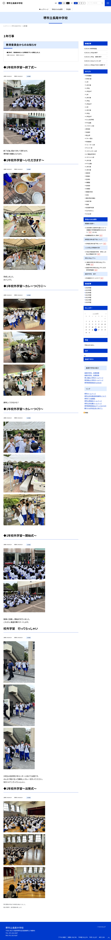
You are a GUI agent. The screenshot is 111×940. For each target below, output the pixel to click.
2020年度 (88, 302)
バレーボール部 (90, 145)
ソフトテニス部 (90, 126)
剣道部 (88, 132)
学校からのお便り (57, 9)
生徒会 (88, 179)
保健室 (88, 182)
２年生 (88, 101)
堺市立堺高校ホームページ (93, 401)
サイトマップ (101, 927)
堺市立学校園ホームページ (93, 403)
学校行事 (88, 79)
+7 (9, 764)
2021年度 (88, 300)
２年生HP (89, 104)
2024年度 (88, 293)
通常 (60, 3)
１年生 (88, 88)
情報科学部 (89, 192)
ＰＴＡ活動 (89, 163)
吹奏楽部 (88, 142)
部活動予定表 (90, 207)
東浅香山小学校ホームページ (93, 380)
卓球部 (88, 186)
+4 (9, 390)
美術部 (88, 173)
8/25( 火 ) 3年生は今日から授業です (94, 65)
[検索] (101, 3)
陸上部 (88, 135)
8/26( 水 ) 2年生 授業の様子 (93, 57)
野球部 (88, 129)
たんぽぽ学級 (90, 119)
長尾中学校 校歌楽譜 (91, 373)
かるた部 (88, 214)
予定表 (68, 9)
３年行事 (88, 110)
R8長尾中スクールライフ (94, 278)
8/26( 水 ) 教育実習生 (90, 48)
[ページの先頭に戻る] (109, 938)
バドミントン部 (90, 157)
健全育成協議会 (90, 198)
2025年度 (88, 290)
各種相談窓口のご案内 (94, 235)
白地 (64, 3)
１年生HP (89, 91)
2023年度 (88, 295)
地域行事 (88, 201)
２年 (87, 94)
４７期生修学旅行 (91, 154)
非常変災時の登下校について (96, 244)
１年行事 (88, 85)
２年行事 (88, 98)
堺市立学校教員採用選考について (95, 396)
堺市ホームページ (90, 394)
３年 (87, 107)
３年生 (88, 113)
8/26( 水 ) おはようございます (92, 61)
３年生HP (89, 116)
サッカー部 (89, 148)
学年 (87, 195)
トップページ (44, 9)
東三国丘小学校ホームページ (93, 378)
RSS (86, 413)
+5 (9, 520)
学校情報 (88, 76)
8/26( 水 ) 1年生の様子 (91, 52)
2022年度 (88, 297)
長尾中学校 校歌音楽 (91, 375)
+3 (9, 264)
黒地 (68, 3)
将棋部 (88, 189)
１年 (87, 82)
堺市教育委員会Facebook (92, 383)
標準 (76, 3)
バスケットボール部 (91, 151)
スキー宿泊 (89, 138)
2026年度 (88, 288)
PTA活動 (88, 123)
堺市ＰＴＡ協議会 (89, 398)
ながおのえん (90, 211)
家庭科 (88, 176)
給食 (87, 204)
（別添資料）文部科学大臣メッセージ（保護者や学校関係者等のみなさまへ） (96, 230)
